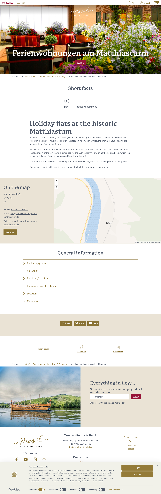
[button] (7, 2)
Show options (114, 490)
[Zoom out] (56, 183)
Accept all (137, 468)
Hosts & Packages (59, 76)
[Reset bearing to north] (56, 187)
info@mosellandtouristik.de (80, 447)
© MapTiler (138, 242)
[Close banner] (157, 465)
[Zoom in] (56, 180)
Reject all (137, 474)
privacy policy (118, 402)
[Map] (107, 210)
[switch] (63, 489)
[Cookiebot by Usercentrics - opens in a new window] (14, 489)
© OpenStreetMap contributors (151, 242)
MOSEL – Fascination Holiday (37, 76)
